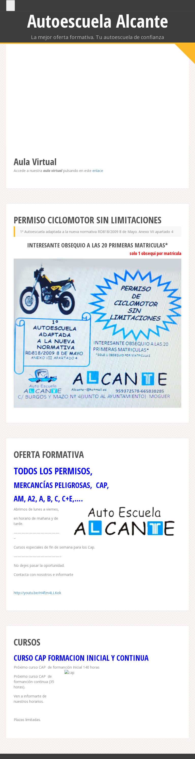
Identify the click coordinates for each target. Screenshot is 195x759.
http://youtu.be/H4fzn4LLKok (37, 592)
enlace (97, 170)
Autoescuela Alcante (97, 21)
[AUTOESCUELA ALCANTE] (97, 107)
